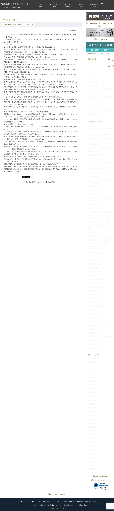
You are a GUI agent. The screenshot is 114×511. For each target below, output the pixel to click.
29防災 (90, 310)
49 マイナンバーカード (96, 159)
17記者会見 (92, 260)
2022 (90, 377)
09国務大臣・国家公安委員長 (98, 222)
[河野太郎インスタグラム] (100, 480)
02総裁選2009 (93, 190)
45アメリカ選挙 (94, 344)
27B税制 (91, 302)
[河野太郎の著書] (100, 39)
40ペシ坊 (91, 325)
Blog (80, 5)
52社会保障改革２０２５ (97, 173)
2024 (90, 370)
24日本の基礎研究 (94, 287)
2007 (90, 434)
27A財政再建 (92, 298)
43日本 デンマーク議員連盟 (98, 337)
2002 (90, 454)
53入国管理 (92, 176)
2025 (90, 366)
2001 (90, 457)
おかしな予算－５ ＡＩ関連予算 (100, 97)
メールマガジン (32, 505)
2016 (90, 400)
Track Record (67, 5)
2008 (90, 431)
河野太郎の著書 (44, 505)
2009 (90, 427)
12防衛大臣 (92, 236)
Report (94, 5)
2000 (90, 461)
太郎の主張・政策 (68, 501)
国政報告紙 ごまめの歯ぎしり (85, 501)
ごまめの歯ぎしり (14, 13)
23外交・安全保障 (94, 283)
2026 (90, 362)
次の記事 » (51, 182)
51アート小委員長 (94, 169)
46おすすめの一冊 (94, 348)
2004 (90, 446)
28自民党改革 (28, 24)
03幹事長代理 (93, 194)
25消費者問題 (93, 291)
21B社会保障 (92, 272)
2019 (90, 389)
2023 (90, 373)
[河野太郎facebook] (100, 476)
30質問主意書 (93, 314)
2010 (90, 423)
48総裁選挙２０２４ (95, 155)
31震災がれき (93, 318)
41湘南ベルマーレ (94, 329)
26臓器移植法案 (94, 295)
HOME (2, 13)
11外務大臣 (92, 232)
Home (40, 5)
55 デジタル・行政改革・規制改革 (100, 128)
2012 (90, 415)
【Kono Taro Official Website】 (10, 7)
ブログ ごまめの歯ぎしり (44, 501)
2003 (90, 450)
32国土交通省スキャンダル (97, 321)
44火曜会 (91, 340)
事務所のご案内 (82, 505)
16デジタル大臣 (94, 256)
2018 (90, 392)
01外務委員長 (93, 186)
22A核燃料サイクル (95, 275)
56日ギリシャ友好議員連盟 (97, 135)
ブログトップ (41, 182)
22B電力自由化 (93, 279)
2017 (90, 396)
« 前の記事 (31, 182)
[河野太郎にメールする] (57, 494)
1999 (90, 465)
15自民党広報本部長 (95, 252)
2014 (90, 408)
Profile (54, 5)
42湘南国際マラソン (95, 333)
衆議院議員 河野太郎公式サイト (14, 4)
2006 (90, 438)
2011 (90, 419)
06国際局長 (92, 208)
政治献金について (69, 505)
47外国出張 (92, 145)
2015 (90, 404)
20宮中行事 (92, 264)
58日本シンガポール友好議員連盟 (100, 138)
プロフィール (30, 501)
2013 (90, 412)
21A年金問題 (92, 268)
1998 (90, 469)
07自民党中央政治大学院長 (32, 13)
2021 (90, 381)
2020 (90, 385)
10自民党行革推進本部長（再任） (100, 226)
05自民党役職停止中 (95, 204)
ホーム (22, 501)
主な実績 (57, 501)
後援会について (56, 505)
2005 (90, 442)
